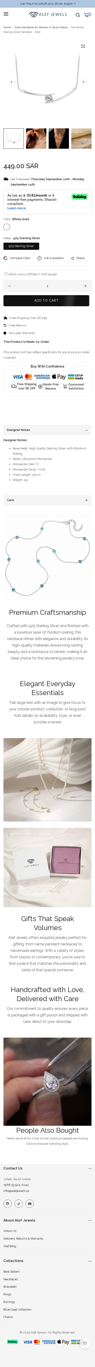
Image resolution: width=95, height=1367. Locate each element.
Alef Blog (9, 1246)
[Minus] (10, 286)
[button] (83, 82)
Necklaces (10, 1279)
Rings (7, 1294)
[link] (47, 558)
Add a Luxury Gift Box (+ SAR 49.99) (32, 274)
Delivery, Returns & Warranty (23, 1238)
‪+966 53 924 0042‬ (16, 1185)
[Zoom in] (83, 46)
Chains (8, 1317)
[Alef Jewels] (47, 14)
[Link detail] (7, 1204)
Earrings (9, 1302)
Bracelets (9, 1286)
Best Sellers (11, 1271)
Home (7, 27)
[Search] (78, 14)
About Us (9, 1231)
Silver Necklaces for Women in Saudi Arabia (41, 27)
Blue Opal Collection (17, 1309)
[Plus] (85, 286)
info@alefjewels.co (16, 1191)
